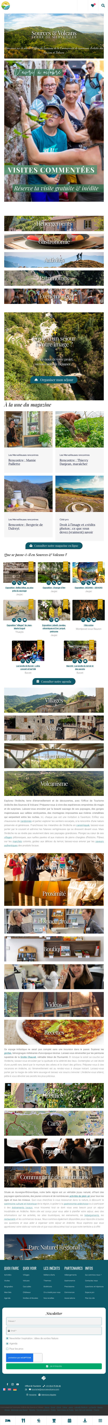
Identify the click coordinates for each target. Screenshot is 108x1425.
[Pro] (54, 921)
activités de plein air (79, 1196)
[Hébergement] (54, 223)
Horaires (32, 1395)
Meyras (7, 1410)
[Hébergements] (7, 1420)
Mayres (100, 1407)
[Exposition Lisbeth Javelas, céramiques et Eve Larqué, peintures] (54, 610)
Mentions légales (48, 1395)
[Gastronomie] (54, 241)
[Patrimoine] (54, 1420)
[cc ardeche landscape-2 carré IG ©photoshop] (79, 476)
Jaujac (70, 1407)
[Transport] (54, 1151)
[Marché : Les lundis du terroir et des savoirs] (80, 651)
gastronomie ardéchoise (76, 1203)
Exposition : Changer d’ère (54, 588)
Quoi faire (11, 1268)
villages (8, 837)
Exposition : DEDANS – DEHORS (88, 588)
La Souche (92, 1407)
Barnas (47, 1407)
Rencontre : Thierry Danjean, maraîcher (74, 462)
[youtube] (17, 1384)
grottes (7, 1053)
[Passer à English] (9, 1389)
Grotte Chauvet (28, 1057)
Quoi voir (29, 1268)
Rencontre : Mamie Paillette (22, 462)
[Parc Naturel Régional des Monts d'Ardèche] (54, 1247)
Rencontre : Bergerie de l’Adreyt (25, 526)
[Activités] (54, 259)
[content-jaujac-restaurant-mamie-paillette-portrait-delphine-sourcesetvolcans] (28, 412)
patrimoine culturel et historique (20, 1203)
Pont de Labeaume (43, 1410)
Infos (89, 1268)
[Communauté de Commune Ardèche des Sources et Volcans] (54, 1177)
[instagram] (12, 1384)
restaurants (10, 1219)
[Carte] (54, 1123)
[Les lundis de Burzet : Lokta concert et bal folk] (28, 651)
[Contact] (54, 976)
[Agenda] (54, 296)
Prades (53, 1410)
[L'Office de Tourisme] (54, 1095)
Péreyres (32, 1410)
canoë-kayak (82, 825)
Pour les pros (16, 1348)
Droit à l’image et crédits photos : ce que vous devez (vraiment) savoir (77, 528)
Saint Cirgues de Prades (65, 1410)
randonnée (26, 821)
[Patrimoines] (54, 278)
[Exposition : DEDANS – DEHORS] (88, 572)
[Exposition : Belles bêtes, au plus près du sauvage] (19, 572)
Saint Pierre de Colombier (83, 1410)
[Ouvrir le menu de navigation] (100, 1420)
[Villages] (54, 700)
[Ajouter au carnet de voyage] (14, 583)
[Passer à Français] (4, 1389)
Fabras (64, 1407)
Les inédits (52, 1268)
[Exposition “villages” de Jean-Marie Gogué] (19, 610)
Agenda (13, 1343)
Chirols (59, 1407)
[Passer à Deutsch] (15, 1389)
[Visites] (54, 728)
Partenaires (73, 1268)
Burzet (53, 1407)
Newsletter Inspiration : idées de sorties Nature (33, 1338)
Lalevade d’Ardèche (81, 1407)
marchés (17, 841)
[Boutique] (54, 948)
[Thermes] (54, 755)
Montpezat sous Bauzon (19, 1410)
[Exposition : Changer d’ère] (54, 572)
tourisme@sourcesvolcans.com (45, 1389)
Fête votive (88, 625)
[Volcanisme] (54, 783)
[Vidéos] (54, 1004)
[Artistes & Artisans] (54, 867)
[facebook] (7, 1384)
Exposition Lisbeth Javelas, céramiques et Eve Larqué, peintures (54, 628)
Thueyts (96, 1410)
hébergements (92, 1215)
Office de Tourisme (43, 48)
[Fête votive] (88, 610)
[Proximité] (54, 893)
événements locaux (22, 1207)
